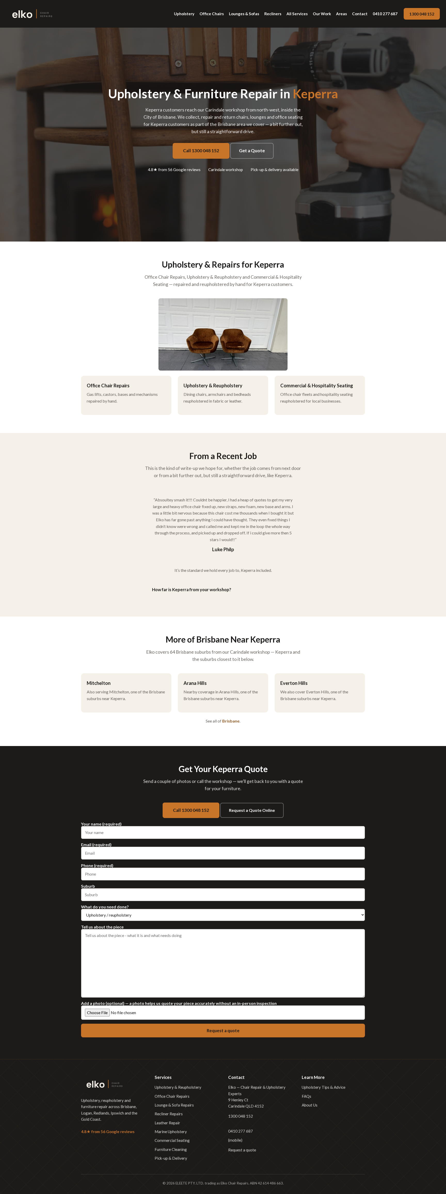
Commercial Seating (172, 1140)
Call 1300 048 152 (201, 150)
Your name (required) (101, 824)
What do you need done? (105, 907)
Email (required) (96, 845)
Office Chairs (212, 13)
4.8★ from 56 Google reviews (174, 169)
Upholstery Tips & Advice (323, 1087)
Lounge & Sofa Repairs (174, 1105)
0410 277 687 (385, 13)
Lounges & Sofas (244, 13)
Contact (360, 13)
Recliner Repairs (169, 1113)
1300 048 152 (421, 13)
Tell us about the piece (102, 927)
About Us (309, 1105)
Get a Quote (252, 150)
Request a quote (242, 1150)
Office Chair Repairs (172, 1096)
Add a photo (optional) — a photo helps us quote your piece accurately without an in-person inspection (179, 1003)
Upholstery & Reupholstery (178, 1087)
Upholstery (184, 13)
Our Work (322, 13)
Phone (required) (97, 865)
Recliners (272, 13)
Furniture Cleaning (171, 1149)
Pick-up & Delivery (171, 1158)
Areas (341, 13)
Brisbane (231, 720)
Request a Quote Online (252, 810)
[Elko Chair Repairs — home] (32, 14)
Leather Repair (167, 1122)
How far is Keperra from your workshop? (191, 589)
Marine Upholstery (171, 1131)
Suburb (88, 886)
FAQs (306, 1096)
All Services (297, 13)
